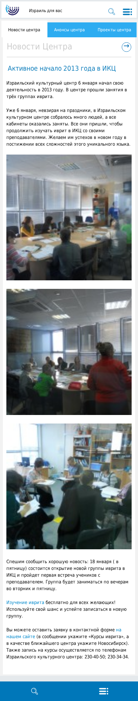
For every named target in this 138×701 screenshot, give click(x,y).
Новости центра (24, 29)
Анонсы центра (69, 29)
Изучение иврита (25, 602)
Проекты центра (114, 29)
